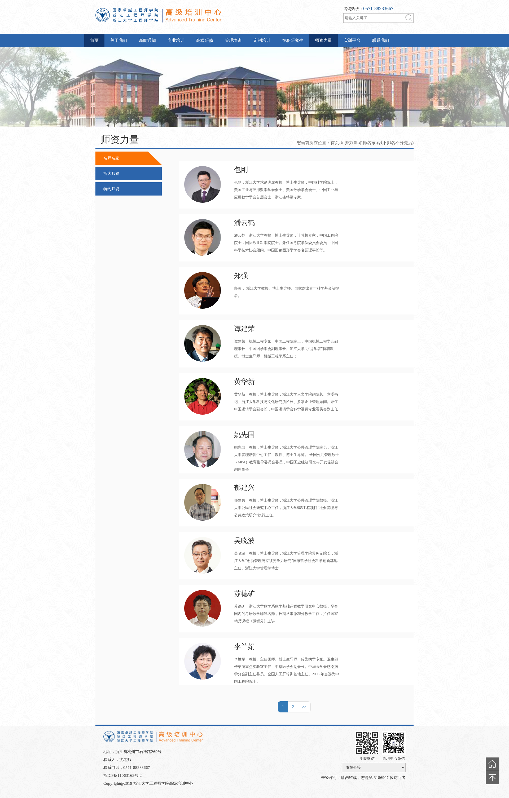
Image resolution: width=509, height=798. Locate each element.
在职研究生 (292, 40)
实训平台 (352, 40)
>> (304, 707)
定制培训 (261, 40)
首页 (94, 40)
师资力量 (323, 40)
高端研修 (204, 40)
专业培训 (176, 40)
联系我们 (380, 40)
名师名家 (111, 158)
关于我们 (118, 40)
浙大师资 (111, 173)
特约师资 (111, 189)
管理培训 (233, 40)
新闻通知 (147, 40)
